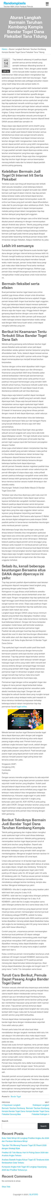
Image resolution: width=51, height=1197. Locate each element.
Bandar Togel (16, 1096)
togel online (22, 706)
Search (5, 1121)
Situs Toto (6, 1186)
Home (4, 49)
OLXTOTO (33, 1194)
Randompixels (15, 3)
